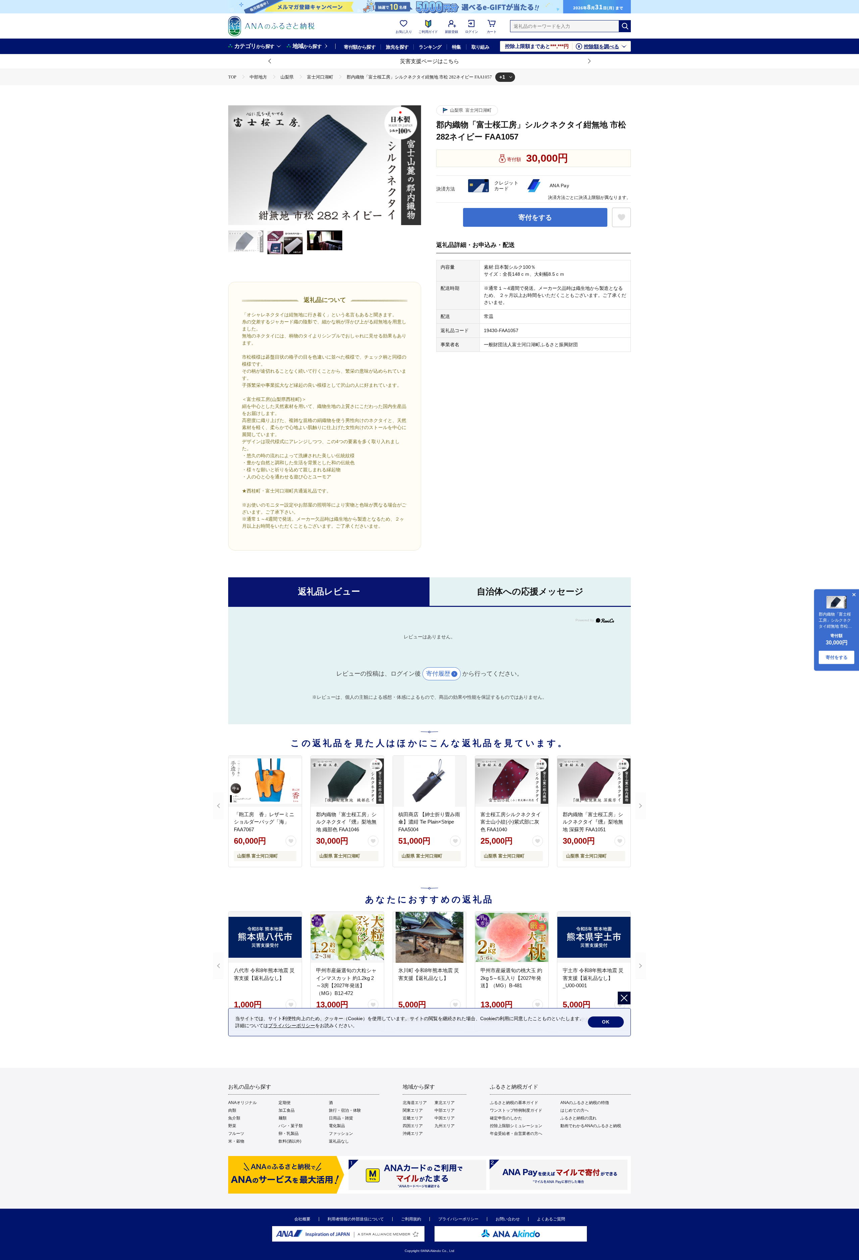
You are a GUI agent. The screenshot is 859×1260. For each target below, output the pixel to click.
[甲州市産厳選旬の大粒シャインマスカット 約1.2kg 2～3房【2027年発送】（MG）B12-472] (347, 937)
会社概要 (302, 1219)
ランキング (430, 47)
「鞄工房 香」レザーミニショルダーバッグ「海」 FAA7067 (264, 821)
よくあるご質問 (551, 1219)
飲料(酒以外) (290, 1141)
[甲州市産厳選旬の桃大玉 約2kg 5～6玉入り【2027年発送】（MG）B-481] (511, 937)
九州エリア (445, 1125)
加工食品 (287, 1110)
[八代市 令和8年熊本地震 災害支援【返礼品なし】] (265, 937)
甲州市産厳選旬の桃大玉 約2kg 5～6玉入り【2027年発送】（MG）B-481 (511, 977)
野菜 (232, 1125)
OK (606, 1022)
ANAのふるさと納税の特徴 (584, 1102)
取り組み (480, 47)
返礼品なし (339, 1141)
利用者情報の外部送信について (355, 1219)
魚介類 (234, 1118)
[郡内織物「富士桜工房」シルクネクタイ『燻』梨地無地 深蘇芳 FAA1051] (593, 781)
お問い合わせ (508, 1219)
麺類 (283, 1118)
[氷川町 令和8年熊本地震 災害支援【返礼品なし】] (429, 937)
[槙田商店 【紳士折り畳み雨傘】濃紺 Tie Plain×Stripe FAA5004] (429, 781)
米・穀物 (236, 1141)
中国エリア (445, 1118)
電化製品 (337, 1125)
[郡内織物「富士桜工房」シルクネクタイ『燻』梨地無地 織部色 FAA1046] (347, 781)
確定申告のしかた (506, 1118)
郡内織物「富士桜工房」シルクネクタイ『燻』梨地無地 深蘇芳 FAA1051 (593, 821)
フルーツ (236, 1133)
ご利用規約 (411, 1219)
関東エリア (413, 1110)
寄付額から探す (359, 47)
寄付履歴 (438, 673)
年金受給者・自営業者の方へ (516, 1133)
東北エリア (445, 1102)
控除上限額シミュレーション (516, 1125)
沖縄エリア (413, 1133)
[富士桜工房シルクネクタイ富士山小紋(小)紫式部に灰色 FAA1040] (511, 781)
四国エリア (413, 1125)
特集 (456, 47)
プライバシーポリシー (458, 1219)
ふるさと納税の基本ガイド (514, 1102)
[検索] (625, 26)
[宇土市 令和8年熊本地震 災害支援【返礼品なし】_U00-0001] (593, 937)
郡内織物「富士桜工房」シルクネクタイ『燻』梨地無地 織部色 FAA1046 (346, 821)
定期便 (285, 1102)
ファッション (341, 1133)
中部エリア (445, 1110)
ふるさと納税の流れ (578, 1118)
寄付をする (535, 217)
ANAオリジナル (242, 1102)
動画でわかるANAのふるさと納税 (590, 1125)
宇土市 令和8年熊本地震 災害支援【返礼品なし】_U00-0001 (593, 977)
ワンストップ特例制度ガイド (516, 1110)
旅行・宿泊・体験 (345, 1110)
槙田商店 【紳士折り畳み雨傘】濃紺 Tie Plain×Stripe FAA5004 (429, 821)
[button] (270, 61)
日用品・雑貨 (341, 1118)
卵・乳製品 (289, 1133)
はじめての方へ (574, 1110)
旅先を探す (397, 47)
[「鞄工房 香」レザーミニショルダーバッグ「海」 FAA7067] (265, 781)
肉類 (232, 1110)
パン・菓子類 (291, 1125)
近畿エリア (413, 1118)
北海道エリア (415, 1102)
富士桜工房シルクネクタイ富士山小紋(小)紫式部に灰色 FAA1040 (511, 821)
